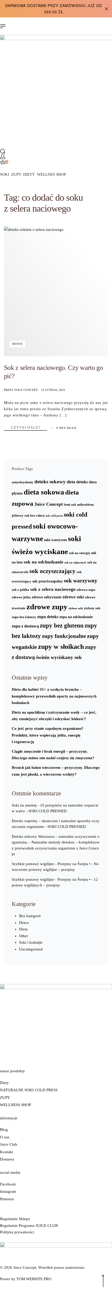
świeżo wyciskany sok (59, 657)
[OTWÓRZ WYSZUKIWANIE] (2, 151)
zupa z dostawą (25, 626)
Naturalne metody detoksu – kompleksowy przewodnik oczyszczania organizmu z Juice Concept (55, 848)
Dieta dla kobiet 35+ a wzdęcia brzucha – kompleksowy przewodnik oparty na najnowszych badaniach (54, 696)
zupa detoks (47, 616)
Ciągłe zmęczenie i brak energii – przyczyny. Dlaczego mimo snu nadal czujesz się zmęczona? (53, 754)
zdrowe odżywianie (46, 597)
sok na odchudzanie (43, 561)
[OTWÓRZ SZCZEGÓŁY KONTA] (2, 156)
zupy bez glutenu (62, 625)
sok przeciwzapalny (47, 581)
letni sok (70, 504)
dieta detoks (77, 481)
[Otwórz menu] (3, 26)
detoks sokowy (50, 481)
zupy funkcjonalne (64, 636)
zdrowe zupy (47, 607)
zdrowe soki (73, 596)
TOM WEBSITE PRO (34, 1279)
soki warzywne (55, 540)
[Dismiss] (106, 8)
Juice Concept (26, 389)
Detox (17, 343)
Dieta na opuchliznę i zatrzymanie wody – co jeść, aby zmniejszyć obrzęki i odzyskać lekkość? (54, 715)
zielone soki (76, 608)
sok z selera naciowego (53, 589)
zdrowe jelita (21, 597)
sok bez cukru (34, 515)
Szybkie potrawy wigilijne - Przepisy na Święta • (51, 864)
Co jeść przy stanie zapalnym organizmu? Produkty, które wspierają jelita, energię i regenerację (47, 735)
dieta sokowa (44, 492)
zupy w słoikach (61, 646)
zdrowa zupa (86, 590)
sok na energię (79, 553)
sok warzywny (80, 580)
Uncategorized (31, 949)
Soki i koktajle (30, 942)
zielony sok (92, 608)
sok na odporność (75, 562)
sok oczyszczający (52, 571)
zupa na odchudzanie (76, 617)
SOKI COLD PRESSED (47, 811)
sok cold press (54, 515)
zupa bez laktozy (24, 617)
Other (23, 936)
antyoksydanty (22, 482)
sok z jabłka (20, 590)
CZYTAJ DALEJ (29, 427)
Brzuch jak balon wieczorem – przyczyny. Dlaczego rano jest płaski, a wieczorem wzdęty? (56, 770)
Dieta (23, 929)
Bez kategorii (30, 916)
